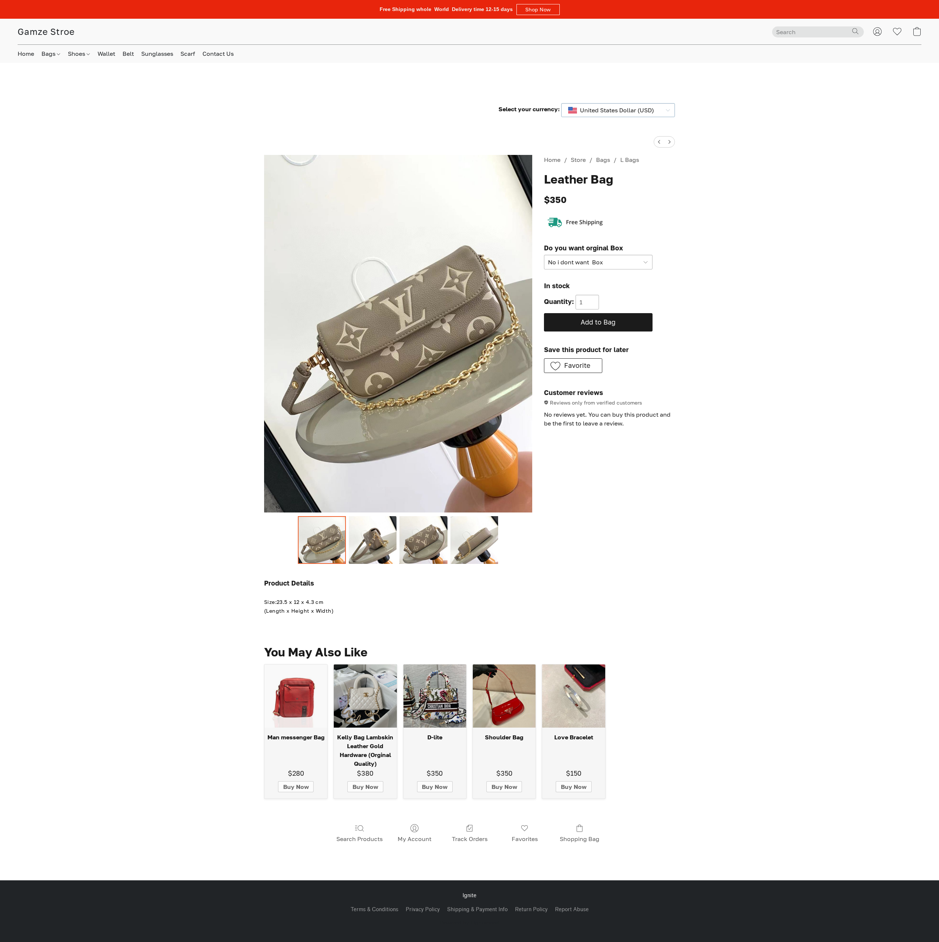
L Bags (629, 159)
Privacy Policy (423, 909)
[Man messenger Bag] (295, 695)
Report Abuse (572, 909)
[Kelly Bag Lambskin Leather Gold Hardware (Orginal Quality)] (365, 695)
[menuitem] (659, 142)
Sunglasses (157, 53)
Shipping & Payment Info (477, 909)
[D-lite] (434, 695)
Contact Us (218, 53)
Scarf (187, 53)
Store (578, 159)
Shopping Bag (579, 839)
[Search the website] (855, 31)
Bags (49, 53)
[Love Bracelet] (573, 695)
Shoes (77, 53)
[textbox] (614, 110)
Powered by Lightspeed (469, 922)
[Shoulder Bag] (504, 695)
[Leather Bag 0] (322, 540)
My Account (414, 839)
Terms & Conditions (374, 909)
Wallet (106, 53)
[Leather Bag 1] (373, 540)
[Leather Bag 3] (474, 540)
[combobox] (618, 110)
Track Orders (469, 839)
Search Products (359, 839)
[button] (538, 9)
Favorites (525, 839)
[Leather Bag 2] (423, 540)
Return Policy (531, 909)
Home (26, 53)
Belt (128, 53)
